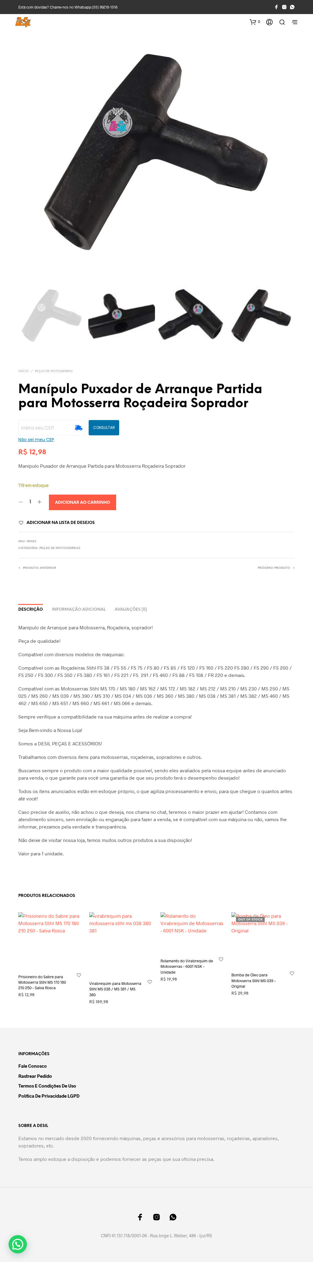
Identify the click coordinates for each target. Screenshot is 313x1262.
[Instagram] (284, 7)
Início (23, 371)
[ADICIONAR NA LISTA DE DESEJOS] (79, 975)
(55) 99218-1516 (104, 7)
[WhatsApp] (292, 7)
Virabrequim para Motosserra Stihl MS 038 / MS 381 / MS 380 (115, 989)
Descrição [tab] (30, 610)
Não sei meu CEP (36, 440)
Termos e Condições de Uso (47, 1085)
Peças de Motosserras (53, 371)
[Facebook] (276, 7)
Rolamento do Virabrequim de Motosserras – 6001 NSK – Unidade (186, 966)
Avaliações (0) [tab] (131, 610)
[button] (255, 22)
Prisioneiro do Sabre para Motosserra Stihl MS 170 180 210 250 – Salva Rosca (42, 982)
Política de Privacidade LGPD (48, 1096)
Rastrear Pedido (35, 1076)
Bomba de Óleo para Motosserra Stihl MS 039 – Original (253, 981)
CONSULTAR (104, 427)
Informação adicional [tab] (78, 610)
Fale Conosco (32, 1066)
